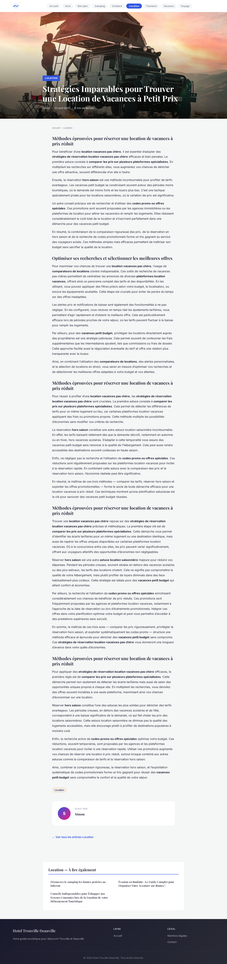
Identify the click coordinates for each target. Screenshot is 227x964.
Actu (68, 6)
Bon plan (83, 6)
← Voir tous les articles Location (72, 837)
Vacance (169, 6)
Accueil (53, 6)
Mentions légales (177, 935)
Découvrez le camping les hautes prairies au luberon (78, 883)
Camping (100, 6)
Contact (172, 941)
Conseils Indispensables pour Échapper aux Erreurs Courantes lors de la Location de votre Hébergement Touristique (79, 897)
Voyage (185, 6)
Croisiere (117, 6)
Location (134, 6)
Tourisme (151, 6)
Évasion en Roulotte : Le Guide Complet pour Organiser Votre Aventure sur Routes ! (146, 883)
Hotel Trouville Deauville (34, 930)
